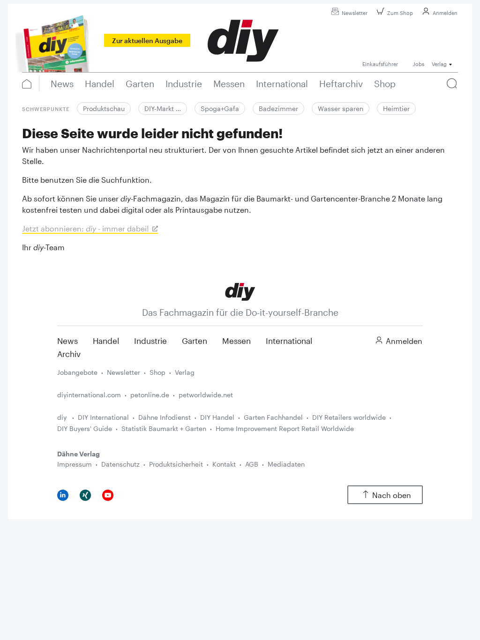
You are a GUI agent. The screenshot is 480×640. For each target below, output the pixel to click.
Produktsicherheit (176, 464)
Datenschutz (120, 464)
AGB (251, 464)
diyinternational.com (89, 395)
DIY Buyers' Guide (84, 428)
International (289, 340)
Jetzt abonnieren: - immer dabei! (85, 228)
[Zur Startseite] (240, 291)
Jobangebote (77, 372)
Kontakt (224, 464)
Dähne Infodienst (164, 417)
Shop (157, 372)
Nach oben (391, 495)
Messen (236, 340)
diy (62, 417)
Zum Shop (400, 13)
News (67, 340)
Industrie (150, 340)
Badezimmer (278, 108)
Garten (194, 340)
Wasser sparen (340, 108)
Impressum (74, 464)
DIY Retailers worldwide (349, 417)
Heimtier (396, 108)
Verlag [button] (439, 64)
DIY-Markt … (162, 108)
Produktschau (104, 108)
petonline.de (149, 395)
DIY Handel (217, 417)
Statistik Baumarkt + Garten (163, 428)
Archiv (69, 353)
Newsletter (355, 13)
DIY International (103, 417)
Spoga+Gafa (220, 108)
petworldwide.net (206, 395)
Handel (106, 340)
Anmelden (445, 13)
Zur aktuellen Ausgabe (147, 41)
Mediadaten (286, 464)
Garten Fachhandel (273, 417)
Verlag (185, 372)
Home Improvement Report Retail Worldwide (285, 428)
